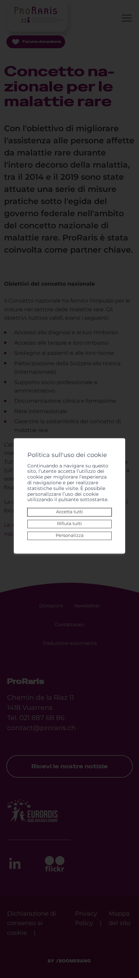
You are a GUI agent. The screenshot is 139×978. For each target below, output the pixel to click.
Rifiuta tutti (69, 523)
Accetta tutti (69, 512)
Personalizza (70, 535)
